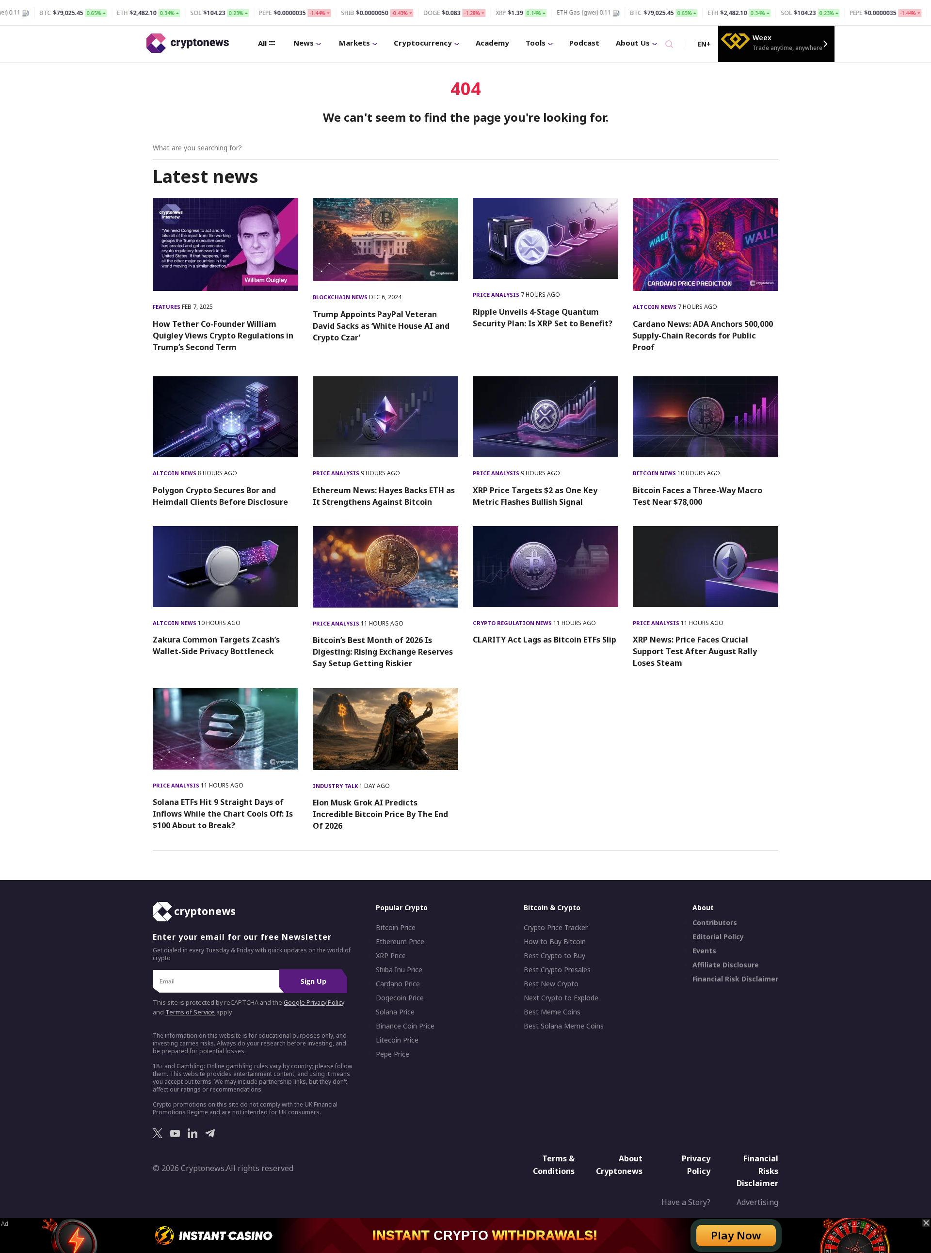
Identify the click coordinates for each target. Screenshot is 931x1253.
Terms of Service (190, 1012)
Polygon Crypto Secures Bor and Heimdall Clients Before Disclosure (220, 496)
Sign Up (313, 981)
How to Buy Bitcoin (555, 942)
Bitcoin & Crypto (552, 907)
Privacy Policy (696, 1164)
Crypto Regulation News (513, 622)
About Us (633, 43)
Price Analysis (497, 294)
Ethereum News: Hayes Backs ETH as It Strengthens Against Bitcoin (384, 496)
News (303, 43)
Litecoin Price (397, 1040)
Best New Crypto (551, 984)
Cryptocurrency (423, 43)
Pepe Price (392, 1054)
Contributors (714, 923)
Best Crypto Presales (557, 970)
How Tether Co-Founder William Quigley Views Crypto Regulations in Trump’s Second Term (223, 336)
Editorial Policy (718, 937)
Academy (492, 43)
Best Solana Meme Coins (564, 1026)
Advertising (757, 1202)
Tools (536, 43)
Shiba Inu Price (399, 970)
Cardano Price (398, 984)
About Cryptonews (619, 1164)
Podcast (584, 43)
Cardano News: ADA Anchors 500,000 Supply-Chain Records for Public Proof (703, 336)
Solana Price (395, 1012)
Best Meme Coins (552, 1012)
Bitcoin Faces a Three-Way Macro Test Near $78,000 (697, 496)
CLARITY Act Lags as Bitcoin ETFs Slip (544, 639)
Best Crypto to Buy (554, 956)
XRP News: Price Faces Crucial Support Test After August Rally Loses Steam (695, 651)
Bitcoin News (655, 473)
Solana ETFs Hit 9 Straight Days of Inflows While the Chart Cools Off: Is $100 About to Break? (223, 814)
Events (704, 951)
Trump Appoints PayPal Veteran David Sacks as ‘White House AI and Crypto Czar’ (381, 326)
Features (167, 306)
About (703, 907)
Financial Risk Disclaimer (735, 979)
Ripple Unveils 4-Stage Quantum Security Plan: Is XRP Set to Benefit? (542, 317)
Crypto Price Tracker (556, 928)
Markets (354, 43)
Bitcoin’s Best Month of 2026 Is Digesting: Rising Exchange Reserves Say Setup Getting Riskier (383, 652)
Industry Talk (336, 785)
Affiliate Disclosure (725, 965)
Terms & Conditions (554, 1164)
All (262, 43)
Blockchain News (341, 297)
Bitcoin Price (396, 928)
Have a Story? (685, 1202)
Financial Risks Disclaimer (757, 1171)
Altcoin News (655, 306)
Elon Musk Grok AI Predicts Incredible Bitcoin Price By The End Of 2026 (380, 814)
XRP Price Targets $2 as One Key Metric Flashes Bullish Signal (535, 496)
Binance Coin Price (405, 1026)
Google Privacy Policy (314, 1002)
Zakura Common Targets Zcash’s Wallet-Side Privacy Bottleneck (216, 645)
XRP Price (391, 956)
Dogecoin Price (400, 998)
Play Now (736, 1235)
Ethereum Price (400, 942)
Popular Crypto (402, 907)
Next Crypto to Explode (561, 998)
